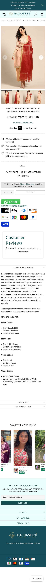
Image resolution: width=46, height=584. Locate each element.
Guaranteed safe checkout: (14, 206)
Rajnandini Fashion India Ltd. (19, 14)
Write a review (23, 251)
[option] (23, 452)
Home (3, 20)
